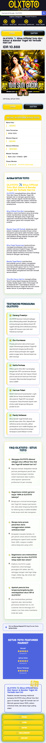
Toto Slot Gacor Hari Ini (15, 279)
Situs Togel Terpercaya (15, 245)
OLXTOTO (10, 193)
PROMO (24, 716)
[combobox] (21, 13)
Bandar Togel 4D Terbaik (16, 229)
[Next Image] (43, 72)
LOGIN (12, 33)
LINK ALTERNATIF (24, 732)
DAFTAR (34, 33)
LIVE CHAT (24, 738)
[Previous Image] (3, 72)
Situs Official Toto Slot (15, 211)
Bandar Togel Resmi (14, 261)
